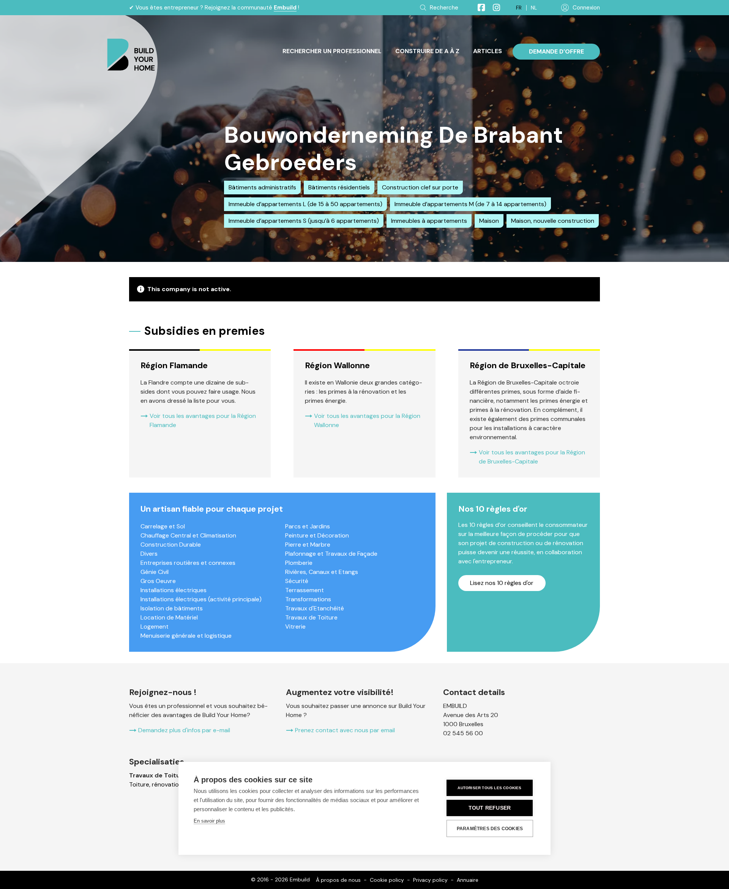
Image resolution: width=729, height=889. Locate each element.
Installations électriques (173, 590)
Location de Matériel (169, 617)
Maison (489, 221)
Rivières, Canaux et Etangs (321, 572)
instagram (493, 7)
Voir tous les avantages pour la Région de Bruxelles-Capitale (532, 456)
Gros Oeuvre (158, 581)
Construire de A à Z (427, 51)
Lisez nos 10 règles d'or (501, 583)
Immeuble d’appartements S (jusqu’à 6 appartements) (304, 221)
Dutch (534, 8)
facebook (478, 7)
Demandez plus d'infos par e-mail (184, 730)
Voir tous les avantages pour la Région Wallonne (367, 420)
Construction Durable (170, 545)
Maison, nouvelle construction (552, 221)
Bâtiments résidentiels (339, 187)
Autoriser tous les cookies (489, 788)
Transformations (308, 599)
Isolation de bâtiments (171, 608)
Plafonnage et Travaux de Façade (331, 554)
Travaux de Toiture (311, 617)
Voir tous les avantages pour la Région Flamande (203, 420)
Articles (487, 51)
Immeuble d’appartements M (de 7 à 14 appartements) (470, 204)
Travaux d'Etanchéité (314, 608)
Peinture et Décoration (317, 535)
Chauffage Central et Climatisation (188, 535)
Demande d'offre (556, 51)
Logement (154, 626)
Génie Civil (154, 572)
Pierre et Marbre (307, 545)
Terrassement (304, 590)
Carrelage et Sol (162, 526)
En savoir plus (209, 821)
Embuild (285, 7)
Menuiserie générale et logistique (186, 636)
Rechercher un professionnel (332, 51)
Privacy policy (430, 879)
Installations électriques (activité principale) (201, 599)
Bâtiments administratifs (262, 187)
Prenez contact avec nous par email (345, 730)
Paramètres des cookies (490, 828)
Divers (149, 554)
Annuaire (467, 879)
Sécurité (296, 581)
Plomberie (298, 563)
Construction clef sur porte (420, 187)
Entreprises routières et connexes (187, 563)
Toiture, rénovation (155, 784)
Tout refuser (490, 808)
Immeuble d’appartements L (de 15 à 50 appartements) (305, 204)
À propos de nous (338, 879)
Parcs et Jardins (307, 526)
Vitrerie (295, 626)
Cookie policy (387, 879)
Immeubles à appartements (429, 221)
